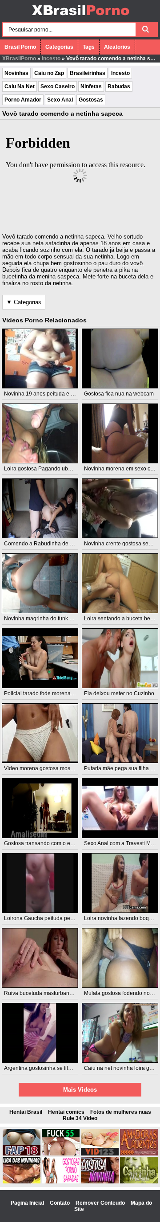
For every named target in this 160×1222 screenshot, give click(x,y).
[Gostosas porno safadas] (61, 1182)
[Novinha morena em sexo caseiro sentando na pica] (120, 433)
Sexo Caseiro (57, 86)
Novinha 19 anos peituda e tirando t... (49, 394)
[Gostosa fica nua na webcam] (120, 358)
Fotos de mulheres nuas (120, 1112)
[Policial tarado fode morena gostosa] (40, 658)
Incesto (51, 58)
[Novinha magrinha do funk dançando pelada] (40, 583)
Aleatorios (117, 47)
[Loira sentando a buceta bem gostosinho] (120, 583)
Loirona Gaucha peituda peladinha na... (52, 918)
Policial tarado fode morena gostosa (47, 693)
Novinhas (16, 73)
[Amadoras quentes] (139, 1154)
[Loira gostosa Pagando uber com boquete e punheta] (40, 433)
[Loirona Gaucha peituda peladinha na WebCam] (40, 883)
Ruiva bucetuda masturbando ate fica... (51, 993)
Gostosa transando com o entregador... (50, 843)
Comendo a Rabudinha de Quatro (45, 543)
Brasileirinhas (87, 73)
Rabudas (119, 86)
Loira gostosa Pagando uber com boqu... (53, 469)
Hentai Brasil (25, 1112)
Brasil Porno (20, 47)
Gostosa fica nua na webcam (119, 394)
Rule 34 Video (80, 1118)
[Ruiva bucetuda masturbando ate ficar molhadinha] (40, 958)
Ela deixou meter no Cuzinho (119, 693)
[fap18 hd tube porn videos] (21, 1154)
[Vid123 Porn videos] (100, 1154)
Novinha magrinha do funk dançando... (51, 618)
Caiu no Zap (49, 73)
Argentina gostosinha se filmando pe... (50, 1068)
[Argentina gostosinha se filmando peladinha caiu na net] (40, 1033)
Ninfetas (91, 86)
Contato (60, 1203)
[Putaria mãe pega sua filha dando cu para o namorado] (120, 733)
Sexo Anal (60, 100)
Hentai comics (66, 1112)
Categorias (59, 47)
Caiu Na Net (19, 86)
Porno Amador (22, 100)
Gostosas (91, 100)
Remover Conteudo (101, 1203)
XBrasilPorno (19, 58)
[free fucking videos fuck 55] (61, 1154)
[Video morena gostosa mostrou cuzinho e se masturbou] (40, 733)
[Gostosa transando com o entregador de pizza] (40, 808)
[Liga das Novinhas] (21, 1182)
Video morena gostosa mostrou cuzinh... (52, 768)
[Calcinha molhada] (139, 1182)
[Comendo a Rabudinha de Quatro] (40, 508)
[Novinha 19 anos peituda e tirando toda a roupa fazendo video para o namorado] (40, 358)
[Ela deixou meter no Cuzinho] (120, 658)
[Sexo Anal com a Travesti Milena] (120, 808)
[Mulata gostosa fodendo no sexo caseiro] (120, 958)
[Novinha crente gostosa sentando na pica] (120, 508)
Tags (89, 47)
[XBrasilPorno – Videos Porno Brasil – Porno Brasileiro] (80, 16)
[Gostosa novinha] (100, 1182)
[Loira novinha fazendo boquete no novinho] (120, 883)
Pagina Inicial (28, 1203)
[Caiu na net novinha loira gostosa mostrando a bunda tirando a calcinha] (120, 1033)
